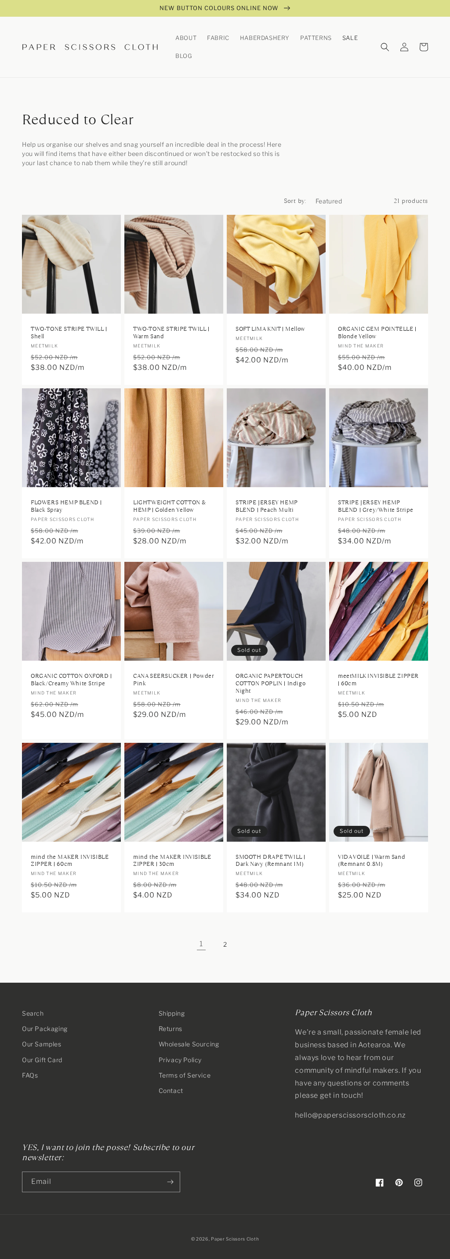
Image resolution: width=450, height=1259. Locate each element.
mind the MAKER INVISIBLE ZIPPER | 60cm (70, 861)
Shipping (172, 1013)
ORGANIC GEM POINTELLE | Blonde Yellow (377, 333)
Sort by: (295, 200)
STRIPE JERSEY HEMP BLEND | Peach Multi (267, 506)
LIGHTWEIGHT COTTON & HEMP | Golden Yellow (169, 506)
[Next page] (248, 944)
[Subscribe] (170, 1182)
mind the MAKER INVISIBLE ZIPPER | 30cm (172, 861)
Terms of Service (185, 1075)
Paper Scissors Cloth (235, 1238)
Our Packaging (45, 1028)
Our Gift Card (42, 1060)
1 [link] (201, 944)
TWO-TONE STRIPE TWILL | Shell (69, 333)
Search (33, 1013)
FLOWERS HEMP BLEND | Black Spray (66, 506)
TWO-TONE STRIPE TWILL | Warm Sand (171, 333)
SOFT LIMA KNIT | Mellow (270, 329)
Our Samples (42, 1044)
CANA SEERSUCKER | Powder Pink (173, 680)
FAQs (30, 1075)
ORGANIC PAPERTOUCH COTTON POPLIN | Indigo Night (270, 684)
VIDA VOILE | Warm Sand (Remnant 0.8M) (371, 861)
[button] (186, 38)
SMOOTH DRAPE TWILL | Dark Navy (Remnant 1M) (270, 861)
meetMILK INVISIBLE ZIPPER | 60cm (378, 680)
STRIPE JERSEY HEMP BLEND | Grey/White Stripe (376, 506)
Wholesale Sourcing (189, 1044)
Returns (170, 1028)
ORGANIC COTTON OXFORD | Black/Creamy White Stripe (71, 680)
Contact (171, 1090)
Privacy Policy (180, 1060)
